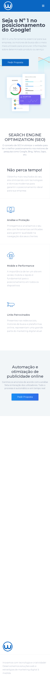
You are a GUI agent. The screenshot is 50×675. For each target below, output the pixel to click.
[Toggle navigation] (43, 6)
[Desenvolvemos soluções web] (8, 646)
